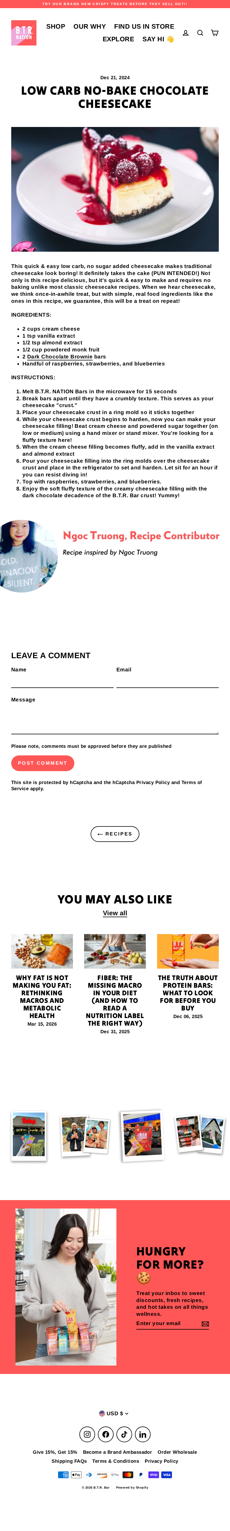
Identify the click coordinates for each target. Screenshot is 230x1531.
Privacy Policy (153, 782)
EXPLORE (118, 39)
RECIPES (117, 834)
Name (19, 670)
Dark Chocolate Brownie (60, 357)
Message (23, 700)
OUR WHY (89, 26)
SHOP (55, 26)
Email (123, 670)
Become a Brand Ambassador (117, 1452)
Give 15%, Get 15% (55, 1452)
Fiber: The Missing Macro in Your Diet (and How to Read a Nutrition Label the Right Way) (115, 1000)
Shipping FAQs (69, 1461)
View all (115, 913)
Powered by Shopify (132, 1487)
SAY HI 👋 (158, 39)
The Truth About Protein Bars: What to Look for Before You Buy (188, 992)
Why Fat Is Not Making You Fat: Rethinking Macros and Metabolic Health (42, 996)
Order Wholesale (177, 1452)
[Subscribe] (204, 1324)
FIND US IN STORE (144, 26)
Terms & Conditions (115, 1461)
